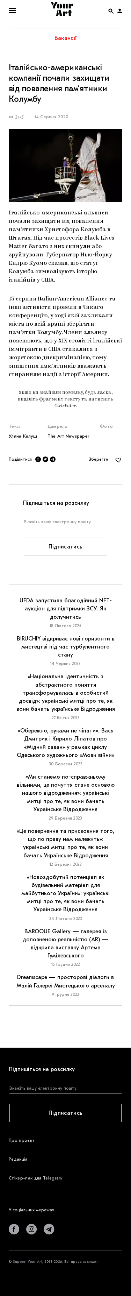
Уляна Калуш (23, 436)
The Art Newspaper (68, 436)
